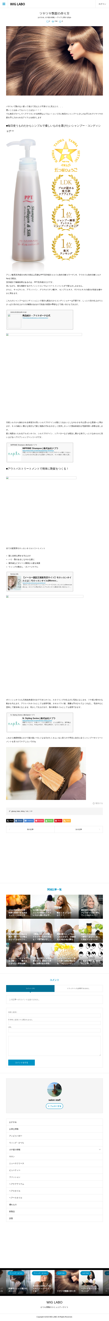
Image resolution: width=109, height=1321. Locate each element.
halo (18, 811)
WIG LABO (17, 4)
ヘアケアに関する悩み (63, 17)
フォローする (55, 1106)
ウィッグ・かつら (16, 1143)
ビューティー (14, 1170)
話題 (11, 1218)
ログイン (102, 4)
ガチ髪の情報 (49, 17)
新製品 (12, 1211)
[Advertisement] (54, 857)
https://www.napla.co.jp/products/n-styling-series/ (37, 720)
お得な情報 (13, 1129)
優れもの (13, 1205)
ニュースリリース (16, 1163)
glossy (13, 811)
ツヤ (30, 811)
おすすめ (41, 17)
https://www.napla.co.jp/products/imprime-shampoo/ (38, 450)
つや (26, 811)
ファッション (14, 1177)
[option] (18, 1282)
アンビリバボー (15, 1136)
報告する (99, 803)
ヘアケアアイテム (16, 1184)
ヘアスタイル (14, 1191)
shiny (22, 811)
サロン (12, 1156)
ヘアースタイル (15, 1198)
